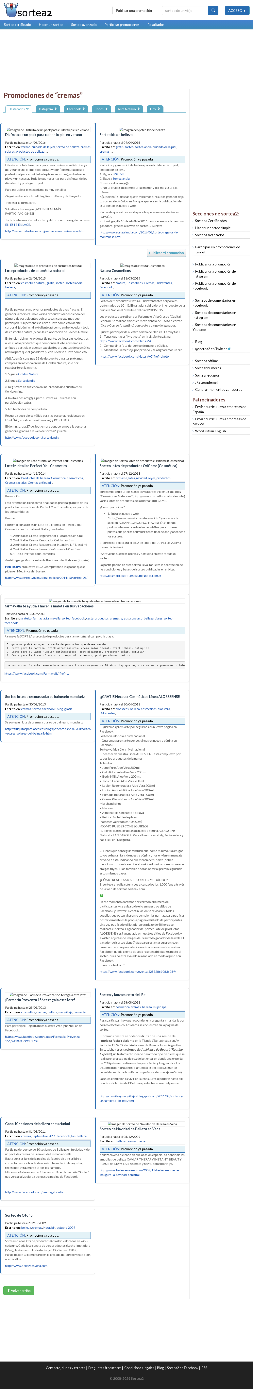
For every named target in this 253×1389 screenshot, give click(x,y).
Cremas (149, 283)
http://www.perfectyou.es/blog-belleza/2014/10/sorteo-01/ (46, 577)
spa (164, 1007)
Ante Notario (127, 109)
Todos (100, 109)
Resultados (155, 25)
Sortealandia (121, 178)
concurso (136, 618)
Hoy (153, 109)
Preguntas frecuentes (104, 1368)
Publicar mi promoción (166, 253)
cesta (89, 618)
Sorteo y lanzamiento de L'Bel (123, 994)
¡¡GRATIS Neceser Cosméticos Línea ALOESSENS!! (140, 696)
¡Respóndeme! (206, 382)
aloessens (122, 709)
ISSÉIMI (118, 174)
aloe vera (164, 709)
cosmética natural (33, 283)
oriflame (121, 478)
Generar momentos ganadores (218, 389)
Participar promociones (122, 25)
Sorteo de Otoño (19, 1215)
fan (73, 1136)
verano (25, 147)
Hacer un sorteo (51, 25)
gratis (120, 147)
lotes (131, 478)
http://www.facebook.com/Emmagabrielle (34, 1192)
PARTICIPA (13, 566)
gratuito (26, 618)
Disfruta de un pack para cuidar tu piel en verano (43, 134)
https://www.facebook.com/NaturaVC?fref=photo (134, 356)
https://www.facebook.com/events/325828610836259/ (138, 971)
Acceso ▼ (237, 10)
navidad (141, 478)
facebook (106, 287)
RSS (204, 1368)
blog (60, 709)
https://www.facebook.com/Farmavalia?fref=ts (37, 673)
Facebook (74, 109)
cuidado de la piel (43, 147)
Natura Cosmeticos (115, 270)
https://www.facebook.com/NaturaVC (126, 341)
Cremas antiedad (39, 482)
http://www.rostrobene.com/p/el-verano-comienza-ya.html (45, 231)
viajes (158, 618)
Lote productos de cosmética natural (35, 270)
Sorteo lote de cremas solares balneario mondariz (45, 696)
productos (164, 478)
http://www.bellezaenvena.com (26, 1265)
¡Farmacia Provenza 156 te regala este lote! (40, 1000)
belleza (10, 287)
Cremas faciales (16, 482)
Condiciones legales (139, 1368)
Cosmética (58, 478)
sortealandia (143, 147)
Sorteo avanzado (84, 25)
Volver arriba (20, 1290)
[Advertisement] (36, 60)
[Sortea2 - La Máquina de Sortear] (28, 9)
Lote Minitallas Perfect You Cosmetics (36, 466)
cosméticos (149, 709)
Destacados (17, 109)
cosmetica (28, 1012)
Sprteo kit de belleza (116, 134)
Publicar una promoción (134, 10)
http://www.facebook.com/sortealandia (32, 437)
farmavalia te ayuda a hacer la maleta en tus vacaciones (49, 606)
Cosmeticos (134, 283)
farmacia (39, 618)
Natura (120, 283)
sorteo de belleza (67, 147)
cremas (105, 151)
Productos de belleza (35, 478)
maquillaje (65, 1012)
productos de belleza (30, 151)
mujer (156, 1007)
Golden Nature (28, 374)
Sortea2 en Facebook (182, 1368)
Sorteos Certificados (211, 221)
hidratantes (107, 713)
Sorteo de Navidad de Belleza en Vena (130, 1129)
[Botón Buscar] (213, 10)
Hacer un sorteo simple (213, 228)
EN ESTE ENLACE (17, 224)
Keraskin (49, 1227)
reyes (151, 478)
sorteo (129, 147)
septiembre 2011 (44, 1136)
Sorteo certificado (17, 25)
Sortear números (208, 368)
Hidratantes (164, 283)
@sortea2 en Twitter (211, 349)
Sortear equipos (207, 375)
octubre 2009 (66, 1227)
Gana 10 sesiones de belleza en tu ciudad (37, 1124)
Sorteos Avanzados (209, 235)
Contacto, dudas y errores (65, 1368)
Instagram (46, 109)
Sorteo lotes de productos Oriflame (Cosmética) (138, 466)
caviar (142, 1141)
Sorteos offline (206, 361)
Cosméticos (75, 478)
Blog (198, 342)
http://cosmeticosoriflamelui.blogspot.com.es (130, 575)
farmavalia (53, 618)
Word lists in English (210, 431)
